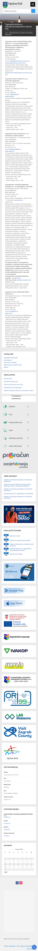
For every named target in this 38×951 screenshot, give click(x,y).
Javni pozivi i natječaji (10, 362)
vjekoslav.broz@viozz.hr (23, 280)
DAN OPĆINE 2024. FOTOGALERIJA (13, 387)
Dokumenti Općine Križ (11, 358)
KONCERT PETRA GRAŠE (16, 554)
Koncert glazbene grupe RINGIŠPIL (20, 540)
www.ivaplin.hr (9, 151)
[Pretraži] (33, 11)
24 (5, 867)
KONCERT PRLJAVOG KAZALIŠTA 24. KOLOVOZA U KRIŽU (18, 390)
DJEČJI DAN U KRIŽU (15, 536)
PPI (18, 946)
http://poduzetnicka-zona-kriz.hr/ (15, 63)
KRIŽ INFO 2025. (8, 378)
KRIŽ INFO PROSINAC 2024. (11, 381)
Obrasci (6, 367)
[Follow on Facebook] (17, 882)
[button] (36, 19)
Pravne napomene (9, 946)
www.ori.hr (8, 313)
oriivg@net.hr (14, 311)
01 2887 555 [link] (7, 829)
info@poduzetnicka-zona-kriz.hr (20, 61)
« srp (5, 872)
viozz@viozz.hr (18, 200)
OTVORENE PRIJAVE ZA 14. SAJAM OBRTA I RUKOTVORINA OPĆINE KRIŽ (21, 549)
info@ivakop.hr (14, 94)
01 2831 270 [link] (7, 823)
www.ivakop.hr (9, 96)
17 (5, 864)
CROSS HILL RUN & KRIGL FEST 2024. (13, 384)
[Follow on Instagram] (20, 882)
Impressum (30, 949)
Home (6, 33)
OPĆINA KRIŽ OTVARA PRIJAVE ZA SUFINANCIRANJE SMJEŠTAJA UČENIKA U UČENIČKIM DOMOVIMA (17, 485)
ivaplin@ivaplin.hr (15, 149)
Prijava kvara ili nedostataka (13, 365)
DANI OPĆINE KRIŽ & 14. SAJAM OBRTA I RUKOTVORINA (18, 493)
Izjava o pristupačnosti (27, 946)
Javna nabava (8, 360)
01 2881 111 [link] (7, 836)
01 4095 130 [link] (7, 817)
